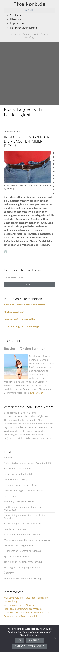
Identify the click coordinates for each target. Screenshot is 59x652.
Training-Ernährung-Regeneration (22, 567)
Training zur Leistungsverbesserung (23, 561)
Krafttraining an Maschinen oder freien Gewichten (24, 517)
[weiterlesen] (37, 392)
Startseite (16, 15)
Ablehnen (35, 640)
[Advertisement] (29, 73)
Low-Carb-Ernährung (15, 528)
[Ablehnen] (55, 638)
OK (19, 640)
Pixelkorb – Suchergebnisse (18, 545)
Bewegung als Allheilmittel (18, 474)
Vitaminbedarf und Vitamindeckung (23, 578)
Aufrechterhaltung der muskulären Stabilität (27, 463)
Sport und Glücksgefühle (17, 556)
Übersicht (16, 19)
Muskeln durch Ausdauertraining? (22, 534)
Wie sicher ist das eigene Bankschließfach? (26, 612)
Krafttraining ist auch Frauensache (22, 523)
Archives (8, 457)
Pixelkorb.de (29, 3)
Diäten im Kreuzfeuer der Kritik (20, 485)
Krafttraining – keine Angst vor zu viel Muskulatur (23, 508)
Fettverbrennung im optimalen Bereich (24, 490)
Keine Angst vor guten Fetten (19, 501)
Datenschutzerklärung (23, 27)
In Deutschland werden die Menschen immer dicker (27, 141)
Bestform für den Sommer (17, 468)
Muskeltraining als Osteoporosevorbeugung (27, 539)
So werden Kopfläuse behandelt (21, 616)
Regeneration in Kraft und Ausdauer (23, 550)
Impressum (17, 23)
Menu (29, 10)
